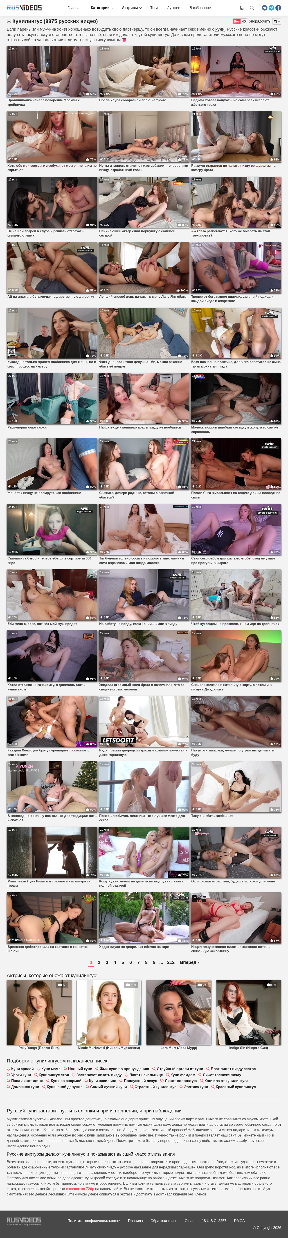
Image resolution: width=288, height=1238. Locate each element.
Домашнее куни (25, 1087)
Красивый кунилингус (236, 1087)
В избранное (200, 8)
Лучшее (173, 8)
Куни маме (51, 1069)
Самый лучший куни (108, 1087)
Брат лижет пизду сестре (233, 1069)
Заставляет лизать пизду (99, 1075)
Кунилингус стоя (54, 1075)
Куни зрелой (22, 1069)
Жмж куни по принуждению (124, 1069)
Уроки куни (21, 1075)
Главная (74, 8)
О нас (189, 1221)
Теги (154, 8)
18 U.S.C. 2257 (214, 1221)
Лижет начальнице (146, 1075)
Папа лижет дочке (27, 1081)
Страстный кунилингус (155, 1087)
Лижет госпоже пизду (222, 1075)
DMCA (239, 1221)
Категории (100, 8)
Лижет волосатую (181, 1081)
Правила (135, 1221)
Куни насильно (102, 1081)
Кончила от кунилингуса (226, 1081)
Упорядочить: (260, 21)
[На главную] (22, 8)
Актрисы (130, 8)
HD (243, 21)
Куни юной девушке (65, 1087)
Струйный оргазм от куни (180, 1069)
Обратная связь (164, 1221)
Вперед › (189, 962)
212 (171, 962)
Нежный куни (80, 1069)
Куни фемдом (183, 1075)
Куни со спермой (66, 1081)
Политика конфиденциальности (94, 1221)
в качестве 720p (80, 1189)
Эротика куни (196, 1087)
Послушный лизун (140, 1081)
